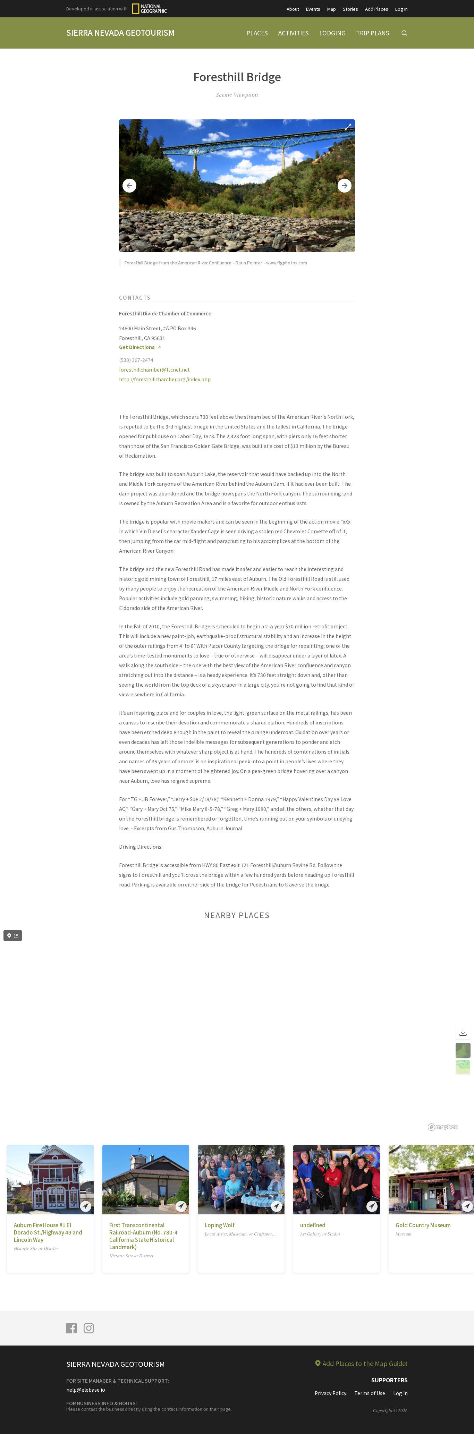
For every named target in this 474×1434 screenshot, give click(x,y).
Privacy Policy (330, 1393)
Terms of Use (369, 1393)
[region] (237, 1030)
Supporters (389, 1380)
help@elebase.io (85, 1389)
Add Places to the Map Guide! (365, 1363)
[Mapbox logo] (443, 1127)
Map (331, 9)
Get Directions (137, 347)
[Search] (404, 32)
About (293, 9)
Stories (350, 9)
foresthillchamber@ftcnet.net (154, 369)
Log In (401, 9)
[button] (129, 186)
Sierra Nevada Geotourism (120, 32)
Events (313, 9)
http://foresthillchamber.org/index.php (165, 379)
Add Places (376, 9)
